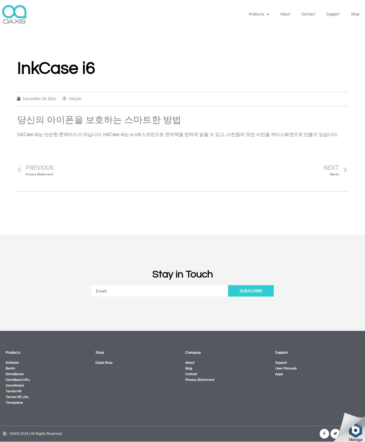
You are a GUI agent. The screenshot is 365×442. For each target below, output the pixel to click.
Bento (10, 368)
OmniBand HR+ (18, 380)
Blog (188, 368)
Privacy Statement (199, 380)
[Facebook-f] (324, 434)
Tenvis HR (14, 391)
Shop (355, 14)
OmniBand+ (15, 374)
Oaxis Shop (104, 363)
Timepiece (14, 403)
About (285, 14)
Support (333, 14)
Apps (279, 374)
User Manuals (286, 368)
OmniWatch (15, 385)
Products (256, 14)
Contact (308, 14)
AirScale (12, 363)
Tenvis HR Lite (17, 397)
